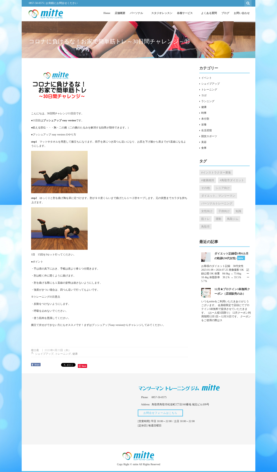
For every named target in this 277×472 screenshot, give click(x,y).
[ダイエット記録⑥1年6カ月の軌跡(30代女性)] (206, 256)
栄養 (204, 124)
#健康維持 (207, 180)
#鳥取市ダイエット (232, 180)
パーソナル (137, 13)
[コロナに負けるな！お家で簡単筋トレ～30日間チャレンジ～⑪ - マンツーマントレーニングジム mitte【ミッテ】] (46, 13)
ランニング (207, 101)
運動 (218, 218)
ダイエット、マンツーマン (218, 195)
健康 (75, 353)
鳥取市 (205, 226)
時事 (204, 113)
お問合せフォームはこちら (160, 413)
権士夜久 (35, 351)
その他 (205, 187)
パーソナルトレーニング (216, 203)
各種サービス (185, 13)
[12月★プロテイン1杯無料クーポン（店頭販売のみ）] (206, 292)
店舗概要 (120, 13)
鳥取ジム (232, 218)
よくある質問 (209, 13)
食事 (204, 148)
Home (106, 13)
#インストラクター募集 (216, 172)
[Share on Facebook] (36, 365)
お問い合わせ (242, 13)
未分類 (205, 118)
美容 (204, 142)
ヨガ (204, 95)
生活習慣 (206, 130)
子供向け (224, 211)
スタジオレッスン (161, 13)
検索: (248, 3)
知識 (238, 211)
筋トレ (205, 218)
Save (84, 365)
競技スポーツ (209, 136)
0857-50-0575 (36, 3)
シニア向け (223, 187)
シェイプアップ (44, 353)
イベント (206, 77)
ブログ (225, 13)
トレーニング (63, 353)
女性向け (207, 211)
